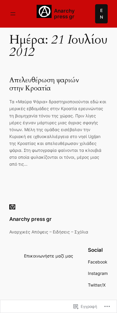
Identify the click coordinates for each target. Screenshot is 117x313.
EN (101, 14)
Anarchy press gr (64, 14)
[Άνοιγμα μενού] (12, 13)
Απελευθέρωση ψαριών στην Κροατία (44, 84)
